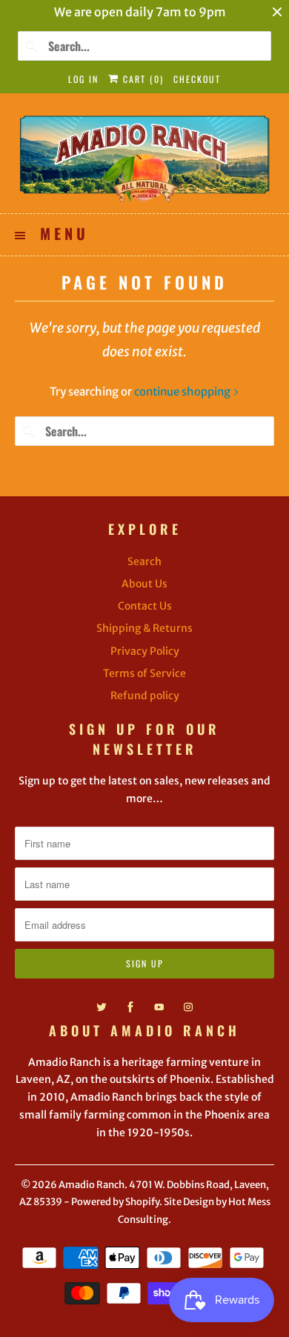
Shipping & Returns (144, 628)
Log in (83, 79)
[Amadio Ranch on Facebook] (130, 1007)
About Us (144, 583)
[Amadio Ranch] (145, 159)
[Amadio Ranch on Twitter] (101, 1007)
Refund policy (144, 695)
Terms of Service (144, 673)
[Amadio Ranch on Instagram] (188, 1007)
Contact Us (145, 606)
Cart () (141, 79)
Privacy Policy (144, 651)
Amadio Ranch (91, 1184)
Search (144, 561)
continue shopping (183, 391)
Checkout (197, 79)
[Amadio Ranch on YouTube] (159, 1007)
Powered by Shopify (115, 1202)
